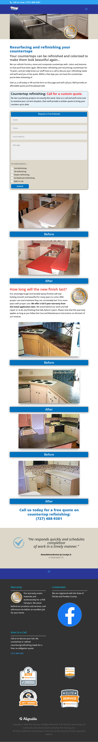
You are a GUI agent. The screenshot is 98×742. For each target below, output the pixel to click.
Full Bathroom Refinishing (24, 178)
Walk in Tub (18, 181)
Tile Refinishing (20, 171)
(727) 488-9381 (17, 653)
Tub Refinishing (20, 168)
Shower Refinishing (21, 175)
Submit (20, 186)
